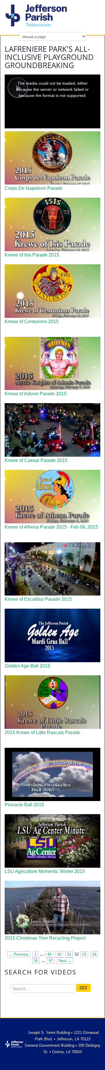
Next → (65, 961)
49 (49, 954)
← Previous (19, 954)
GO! (83, 988)
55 (36, 961)
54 (94, 954)
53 (84, 954)
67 (51, 961)
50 (59, 954)
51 (69, 954)
